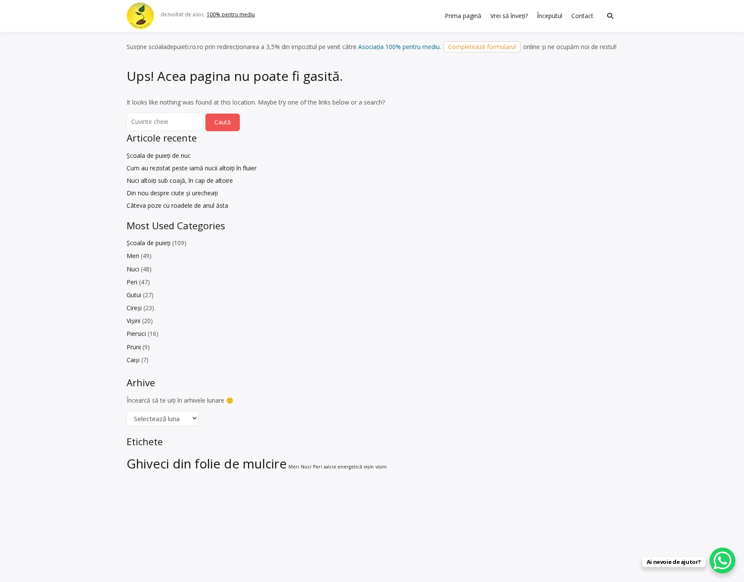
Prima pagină (463, 16)
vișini (381, 467)
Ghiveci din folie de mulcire (207, 463)
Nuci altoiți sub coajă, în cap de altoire (180, 180)
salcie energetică (343, 467)
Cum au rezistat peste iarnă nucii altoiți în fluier (192, 168)
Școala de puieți (148, 243)
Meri (133, 256)
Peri (132, 282)
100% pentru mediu (231, 14)
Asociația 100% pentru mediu (399, 47)
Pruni (134, 347)
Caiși (133, 360)
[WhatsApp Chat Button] (722, 560)
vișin (369, 467)
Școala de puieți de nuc (159, 155)
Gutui (134, 295)
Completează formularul (482, 47)
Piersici (136, 333)
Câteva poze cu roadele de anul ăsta (177, 205)
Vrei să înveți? (509, 16)
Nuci (133, 269)
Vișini (133, 321)
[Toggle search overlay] (610, 16)
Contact (582, 16)
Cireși (134, 308)
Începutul (549, 16)
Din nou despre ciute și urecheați (172, 193)
